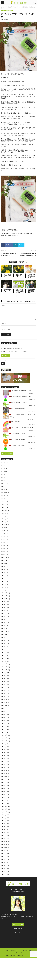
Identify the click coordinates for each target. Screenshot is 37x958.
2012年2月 (4, 835)
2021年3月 (4, 519)
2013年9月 (4, 779)
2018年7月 (4, 608)
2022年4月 (4, 504)
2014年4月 (4, 758)
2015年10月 (4, 705)
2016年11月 (4, 667)
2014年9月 (4, 744)
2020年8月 (4, 534)
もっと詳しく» (5, 355)
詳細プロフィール (18, 924)
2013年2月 (4, 800)
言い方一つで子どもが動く (18, 445)
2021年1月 (4, 522)
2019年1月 (4, 590)
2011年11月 (4, 844)
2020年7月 (4, 536)
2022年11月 (4, 489)
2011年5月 (4, 862)
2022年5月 (4, 501)
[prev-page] (17, 296)
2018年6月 (4, 610)
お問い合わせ (18, 928)
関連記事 (13, 262)
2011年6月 (4, 859)
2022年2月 (4, 507)
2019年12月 (4, 557)
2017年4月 (4, 652)
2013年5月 (4, 791)
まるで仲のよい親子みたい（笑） (19, 275)
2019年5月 (4, 578)
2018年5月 (4, 613)
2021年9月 (4, 513)
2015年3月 (4, 726)
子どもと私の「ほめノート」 (18, 439)
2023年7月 (4, 480)
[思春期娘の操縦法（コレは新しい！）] (6, 284)
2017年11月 (4, 631)
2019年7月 (4, 572)
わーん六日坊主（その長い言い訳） (7, 275)
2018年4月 (4, 616)
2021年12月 (4, 510)
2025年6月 (4, 465)
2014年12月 (4, 735)
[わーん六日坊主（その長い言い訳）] (6, 269)
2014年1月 (4, 767)
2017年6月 (4, 646)
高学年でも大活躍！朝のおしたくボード (21, 396)
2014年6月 (4, 753)
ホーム (3, 7)
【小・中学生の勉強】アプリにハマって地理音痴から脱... (19, 290)
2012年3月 (4, 832)
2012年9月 (4, 815)
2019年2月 (4, 587)
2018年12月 (4, 593)
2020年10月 (4, 528)
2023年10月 (4, 471)
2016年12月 (4, 664)
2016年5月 (4, 684)
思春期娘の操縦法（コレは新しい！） (7, 290)
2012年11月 (4, 809)
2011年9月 (4, 850)
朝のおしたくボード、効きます (19, 402)
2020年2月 (4, 551)
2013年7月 (4, 785)
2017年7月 (4, 643)
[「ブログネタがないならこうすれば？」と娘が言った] (30, 269)
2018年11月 (4, 596)
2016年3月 (4, 690)
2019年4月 (4, 581)
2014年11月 (4, 738)
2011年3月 (4, 868)
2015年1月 (4, 732)
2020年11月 (4, 525)
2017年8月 (4, 640)
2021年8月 (4, 516)
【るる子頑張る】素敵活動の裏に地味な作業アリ (28, 254)
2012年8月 (4, 818)
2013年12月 (4, 770)
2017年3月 (4, 655)
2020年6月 (4, 539)
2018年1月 (4, 625)
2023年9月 (4, 474)
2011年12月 (4, 841)
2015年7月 (4, 714)
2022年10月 (4, 492)
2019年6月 (4, 575)
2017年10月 (4, 634)
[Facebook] (16, 932)
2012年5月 (4, 827)
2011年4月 (4, 865)
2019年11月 (4, 560)
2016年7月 (4, 679)
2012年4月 (4, 830)
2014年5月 (4, 756)
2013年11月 (4, 773)
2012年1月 (4, 838)
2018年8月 (4, 605)
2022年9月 (4, 495)
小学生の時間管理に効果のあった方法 (21, 390)
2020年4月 (4, 545)
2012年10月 (4, 812)
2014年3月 (4, 761)
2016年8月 (4, 676)
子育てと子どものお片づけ (13, 7)
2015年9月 (4, 708)
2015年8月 (4, 711)
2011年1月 (4, 874)
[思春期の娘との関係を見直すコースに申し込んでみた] (30, 284)
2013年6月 (4, 788)
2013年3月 (4, 797)
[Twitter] (20, 932)
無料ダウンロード (15, 950)
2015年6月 (4, 717)
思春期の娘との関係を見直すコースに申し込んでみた (31, 290)
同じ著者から (23, 262)
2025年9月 (4, 462)
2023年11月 (4, 468)
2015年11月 (4, 702)
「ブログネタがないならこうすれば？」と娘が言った (31, 275)
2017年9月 (4, 637)
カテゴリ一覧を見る (7, 453)
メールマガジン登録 (26, 950)
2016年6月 (4, 682)
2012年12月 (4, 806)
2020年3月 (4, 548)
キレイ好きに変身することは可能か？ (9, 254)
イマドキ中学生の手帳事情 (18, 408)
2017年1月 (4, 661)
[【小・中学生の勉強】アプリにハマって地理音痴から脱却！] (18, 284)
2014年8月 (4, 747)
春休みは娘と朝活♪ (16, 422)
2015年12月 (4, 699)
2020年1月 (4, 554)
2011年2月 (4, 871)
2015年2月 (4, 729)
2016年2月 (4, 693)
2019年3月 (4, 584)
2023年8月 (4, 477)
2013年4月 (4, 794)
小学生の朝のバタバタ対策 (18, 433)
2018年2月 (4, 622)
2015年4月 (4, 723)
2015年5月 (4, 720)
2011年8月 (4, 853)
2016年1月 (4, 696)
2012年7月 (4, 821)
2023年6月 (4, 483)
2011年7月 (4, 856)
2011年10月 (4, 847)
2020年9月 (4, 531)
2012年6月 (4, 824)
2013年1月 (4, 803)
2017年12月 (4, 628)
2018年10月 (4, 599)
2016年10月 (4, 670)
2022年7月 (4, 498)
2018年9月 (4, 602)
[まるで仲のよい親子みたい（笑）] (18, 269)
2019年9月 (4, 566)
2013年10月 (4, 776)
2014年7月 (4, 750)
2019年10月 (4, 563)
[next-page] (20, 296)
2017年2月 (4, 658)
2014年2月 (4, 764)
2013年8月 (4, 782)
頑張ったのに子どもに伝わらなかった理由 (22, 427)
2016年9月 (4, 673)
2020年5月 (4, 542)
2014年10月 (4, 741)
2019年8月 (4, 569)
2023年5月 (4, 486)
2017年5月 (4, 649)
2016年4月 (4, 687)
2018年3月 (4, 619)
